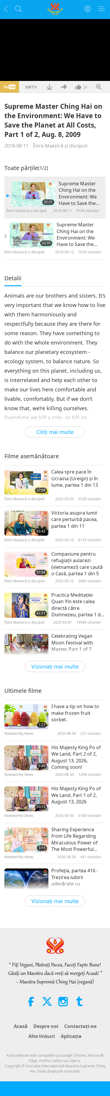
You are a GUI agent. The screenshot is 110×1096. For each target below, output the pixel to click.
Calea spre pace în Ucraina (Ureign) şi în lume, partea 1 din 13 (74, 478)
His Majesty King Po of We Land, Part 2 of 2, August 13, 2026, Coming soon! (76, 757)
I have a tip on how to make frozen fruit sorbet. (75, 713)
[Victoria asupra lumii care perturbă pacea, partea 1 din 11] (26, 523)
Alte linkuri (41, 1036)
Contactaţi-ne (80, 1026)
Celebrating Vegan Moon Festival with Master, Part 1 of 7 (72, 642)
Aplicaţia (71, 1036)
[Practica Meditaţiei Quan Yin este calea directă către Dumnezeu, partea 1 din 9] (26, 605)
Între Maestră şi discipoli (60, 145)
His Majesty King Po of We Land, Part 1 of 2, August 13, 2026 (76, 795)
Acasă (21, 1026)
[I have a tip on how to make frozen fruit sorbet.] (26, 716)
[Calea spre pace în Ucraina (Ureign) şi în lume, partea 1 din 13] (26, 482)
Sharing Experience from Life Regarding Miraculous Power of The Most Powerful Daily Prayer (74, 839)
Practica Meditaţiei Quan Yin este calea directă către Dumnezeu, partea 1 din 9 (78, 605)
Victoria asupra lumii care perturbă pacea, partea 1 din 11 (74, 519)
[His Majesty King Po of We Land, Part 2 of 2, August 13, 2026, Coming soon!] (26, 757)
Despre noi (45, 1026)
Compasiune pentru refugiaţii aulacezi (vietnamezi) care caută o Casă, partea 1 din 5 (77, 564)
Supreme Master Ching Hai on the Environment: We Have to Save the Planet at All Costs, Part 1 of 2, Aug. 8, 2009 (79, 193)
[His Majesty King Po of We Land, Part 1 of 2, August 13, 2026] (26, 798)
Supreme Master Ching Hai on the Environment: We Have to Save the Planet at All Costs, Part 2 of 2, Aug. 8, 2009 (77, 234)
